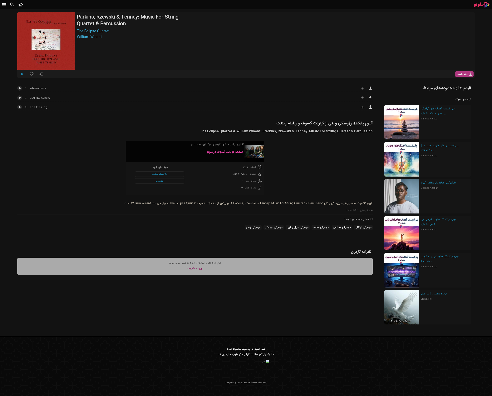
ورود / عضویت (194, 268)
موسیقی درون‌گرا (274, 227)
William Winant (89, 37)
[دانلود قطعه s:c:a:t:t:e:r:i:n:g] (370, 109)
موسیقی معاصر (321, 227)
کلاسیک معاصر (159, 174)
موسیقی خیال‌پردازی (297, 227)
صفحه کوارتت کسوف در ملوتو (225, 152)
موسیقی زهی (253, 227)
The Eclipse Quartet (93, 31)
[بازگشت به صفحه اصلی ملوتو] (20, 7)
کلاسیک (159, 181)
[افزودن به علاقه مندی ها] (32, 76)
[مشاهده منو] (4, 7)
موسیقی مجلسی (342, 227)
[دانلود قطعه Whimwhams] (370, 90)
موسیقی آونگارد (363, 227)
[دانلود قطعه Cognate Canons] (370, 99)
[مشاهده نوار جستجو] (12, 7)
